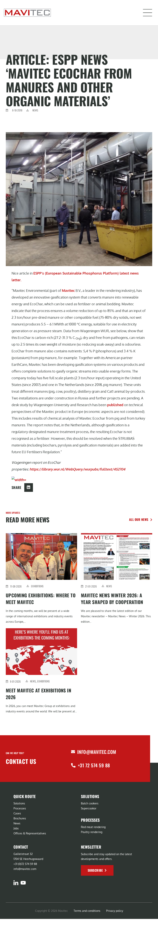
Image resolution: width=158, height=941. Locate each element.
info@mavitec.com (96, 751)
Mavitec (68, 290)
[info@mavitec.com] (73, 752)
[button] (147, 12)
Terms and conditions (87, 910)
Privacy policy (114, 910)
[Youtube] (23, 882)
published (115, 405)
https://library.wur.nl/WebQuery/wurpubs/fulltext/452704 (77, 469)
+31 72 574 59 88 (94, 765)
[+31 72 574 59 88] (73, 765)
